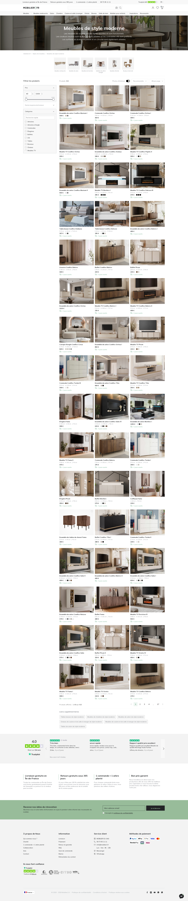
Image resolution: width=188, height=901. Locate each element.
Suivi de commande (65, 851)
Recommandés (138, 81)
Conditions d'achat (100, 892)
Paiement (62, 842)
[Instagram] (152, 892)
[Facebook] (148, 892)
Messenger (100, 851)
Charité (25, 842)
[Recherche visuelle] (116, 8)
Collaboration (28, 848)
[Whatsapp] (163, 892)
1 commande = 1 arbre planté (33, 845)
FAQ (60, 848)
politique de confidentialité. (123, 813)
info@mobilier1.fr (103, 845)
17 (158, 704)
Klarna (61, 854)
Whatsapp (100, 854)
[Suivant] (163, 704)
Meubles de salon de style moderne (131, 717)
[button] (153, 8)
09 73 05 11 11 (102, 842)
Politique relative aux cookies (119, 892)
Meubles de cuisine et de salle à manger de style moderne (126, 722)
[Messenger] (159, 892)
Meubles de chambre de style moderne (101, 717)
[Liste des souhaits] (157, 7)
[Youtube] (155, 892)
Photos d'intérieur (118, 81)
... (153, 704)
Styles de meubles (39, 54)
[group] (65, 747)
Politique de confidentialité (81, 892)
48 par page (156, 81)
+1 (73, 619)
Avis (24, 851)
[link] (131, 704)
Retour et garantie (65, 845)
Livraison (62, 839)
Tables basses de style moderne (72, 717)
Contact (26, 854)
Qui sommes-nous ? (30, 839)
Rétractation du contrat (67, 857)
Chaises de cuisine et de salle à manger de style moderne (81, 722)
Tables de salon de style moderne (73, 726)
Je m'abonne (155, 808)
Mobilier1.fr (27, 54)
